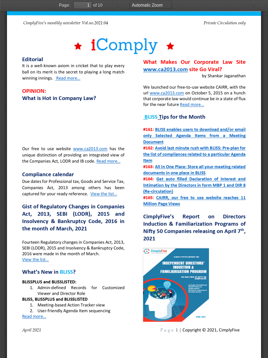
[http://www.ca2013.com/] (90, 149)
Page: (64, 5)
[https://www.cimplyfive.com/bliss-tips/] (201, 130)
